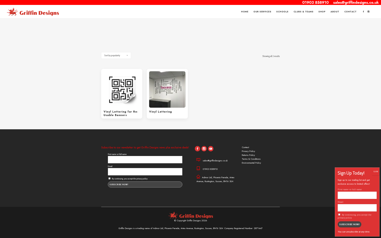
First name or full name (117, 154)
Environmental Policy (251, 162)
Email (110, 166)
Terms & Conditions (251, 159)
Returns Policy (248, 155)
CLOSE (375, 171)
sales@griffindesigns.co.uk (215, 160)
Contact (245, 147)
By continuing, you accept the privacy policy (129, 178)
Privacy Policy (248, 151)
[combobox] (116, 55)
